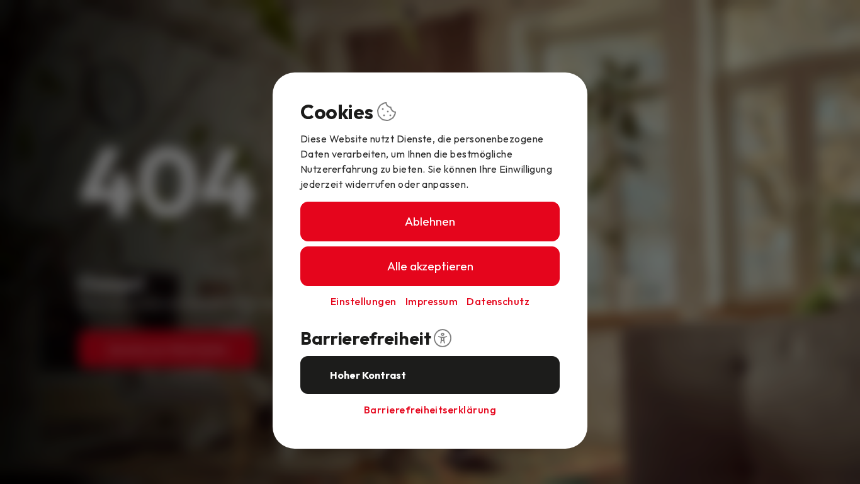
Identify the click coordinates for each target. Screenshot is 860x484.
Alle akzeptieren (430, 266)
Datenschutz (498, 301)
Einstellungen (364, 301)
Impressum (431, 301)
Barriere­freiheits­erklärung (430, 409)
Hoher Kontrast (368, 375)
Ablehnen (430, 221)
